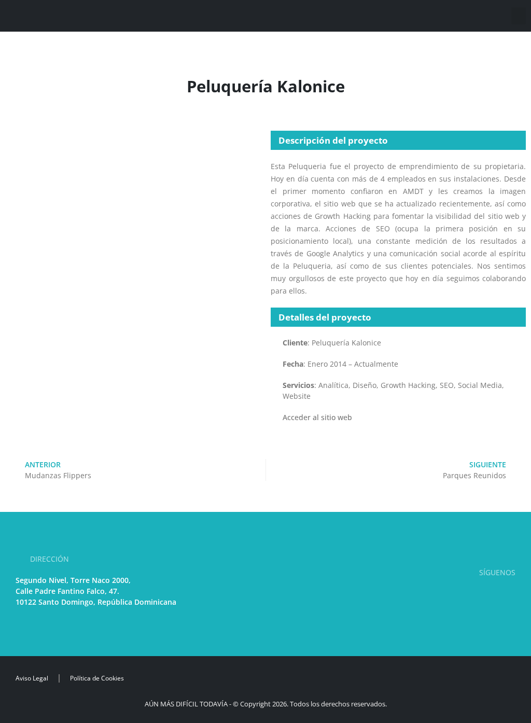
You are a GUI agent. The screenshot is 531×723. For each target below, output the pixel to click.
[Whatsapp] (508, 594)
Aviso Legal (32, 678)
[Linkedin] (444, 594)
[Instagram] (476, 594)
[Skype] (492, 594)
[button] (518, 15)
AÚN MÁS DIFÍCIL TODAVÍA (186, 703)
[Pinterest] (460, 594)
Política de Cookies (97, 678)
